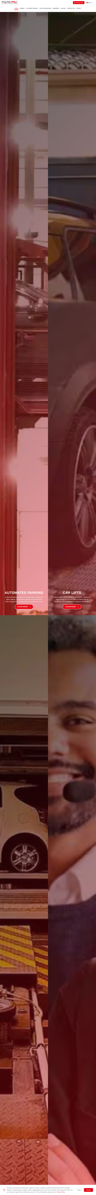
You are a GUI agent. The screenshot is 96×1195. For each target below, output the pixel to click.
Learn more (22, 607)
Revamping (56, 8)
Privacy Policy (61, 1192)
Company (22, 8)
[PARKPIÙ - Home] (10, 2)
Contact (78, 8)
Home (16, 8)
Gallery (63, 8)
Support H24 (71, 8)
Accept (88, 1190)
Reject (79, 1190)
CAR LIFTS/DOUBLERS (45, 8)
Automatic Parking (32, 8)
